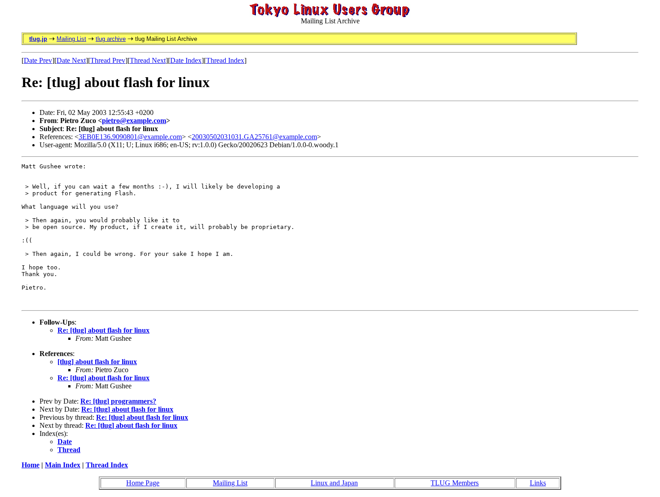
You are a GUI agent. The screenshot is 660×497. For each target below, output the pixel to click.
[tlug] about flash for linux (97, 361)
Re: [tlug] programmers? (118, 401)
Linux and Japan (334, 483)
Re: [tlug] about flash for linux (103, 330)
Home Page (142, 483)
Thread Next (148, 60)
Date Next (71, 60)
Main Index (62, 465)
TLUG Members (455, 483)
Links (538, 483)
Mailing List (71, 38)
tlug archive (111, 38)
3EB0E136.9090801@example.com (130, 137)
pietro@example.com (134, 120)
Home (31, 465)
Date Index (186, 60)
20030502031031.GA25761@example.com (254, 137)
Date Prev (38, 60)
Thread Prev (107, 60)
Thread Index (225, 60)
